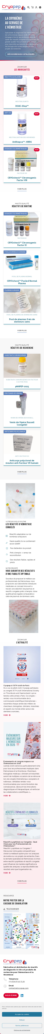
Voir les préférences (22, 1025)
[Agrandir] (38, 916)
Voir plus (22, 189)
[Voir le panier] (32, 7)
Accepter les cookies (22, 1014)
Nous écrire (11, 995)
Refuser (22, 1020)
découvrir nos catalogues (20, 54)
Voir (5, 715)
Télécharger (12, 909)
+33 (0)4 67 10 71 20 (17, 981)
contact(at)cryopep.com (19, 988)
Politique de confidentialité (22, 1030)
